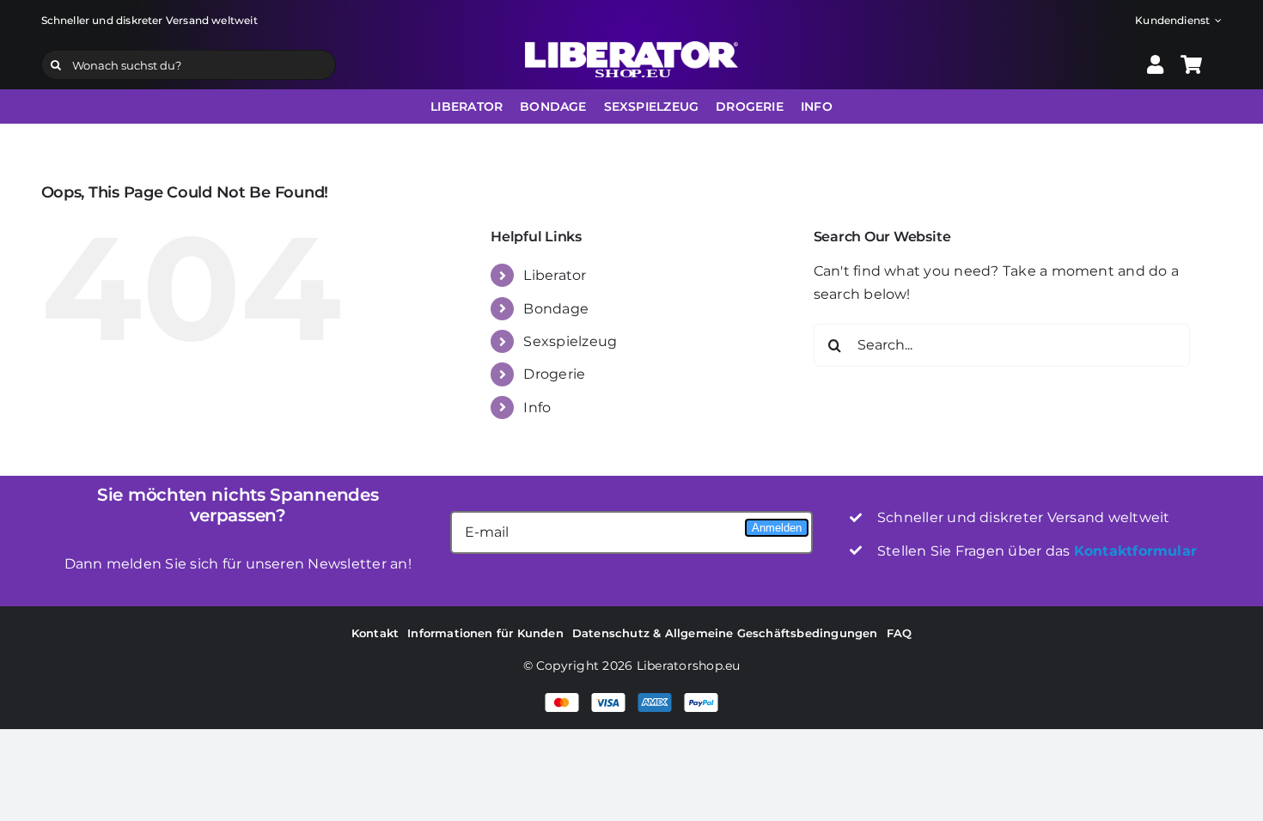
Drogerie (554, 374)
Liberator (554, 275)
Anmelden (777, 527)
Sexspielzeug (570, 341)
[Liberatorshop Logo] (631, 48)
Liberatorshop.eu (689, 665)
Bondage (556, 309)
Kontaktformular (1136, 551)
